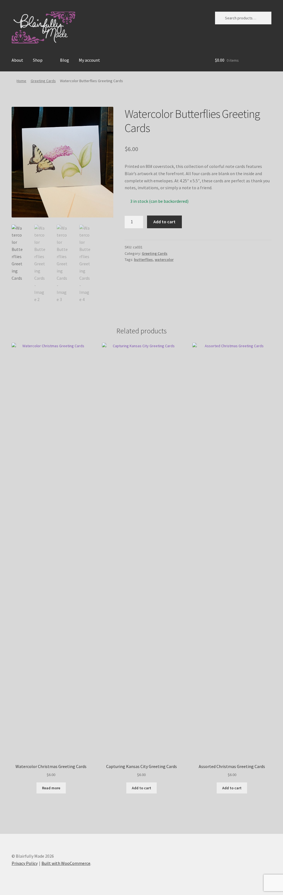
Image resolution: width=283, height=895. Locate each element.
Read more (51, 787)
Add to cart (164, 221)
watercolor (164, 259)
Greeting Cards (43, 80)
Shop (38, 60)
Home (21, 80)
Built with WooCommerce (65, 863)
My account (89, 60)
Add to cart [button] (141, 787)
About (17, 60)
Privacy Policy (25, 863)
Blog (64, 60)
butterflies (143, 259)
